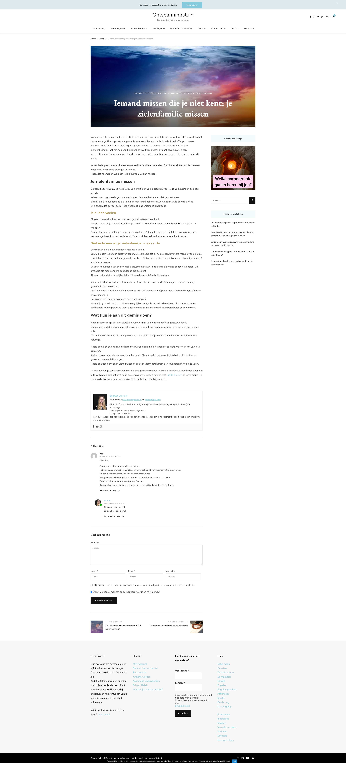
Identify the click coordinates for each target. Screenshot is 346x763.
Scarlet (107, 500)
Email (131, 571)
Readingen (157, 28)
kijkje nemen (192, 5)
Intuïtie (221, 698)
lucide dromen (174, 375)
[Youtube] (97, 426)
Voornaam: (182, 670)
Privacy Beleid (140, 685)
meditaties (223, 718)
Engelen (222, 685)
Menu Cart (249, 28)
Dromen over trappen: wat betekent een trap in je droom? (233, 253)
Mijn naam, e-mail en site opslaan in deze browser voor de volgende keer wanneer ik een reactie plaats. (144, 585)
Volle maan (223, 664)
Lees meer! (104, 714)
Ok (234, 761)
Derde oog (223, 702)
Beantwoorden (111, 490)
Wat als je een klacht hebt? (148, 689)
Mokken (221, 723)
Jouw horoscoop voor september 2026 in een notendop (233, 224)
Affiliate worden (142, 676)
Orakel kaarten (225, 672)
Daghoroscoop (98, 28)
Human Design (138, 28)
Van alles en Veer (227, 727)
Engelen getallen (226, 689)
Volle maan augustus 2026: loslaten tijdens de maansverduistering (232, 243)
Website (170, 571)
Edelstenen (223, 714)
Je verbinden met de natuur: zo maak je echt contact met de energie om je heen (232, 234)
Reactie (95, 542)
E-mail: (180, 682)
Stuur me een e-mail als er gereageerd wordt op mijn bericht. (126, 592)
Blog (179, 93)
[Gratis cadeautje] (233, 168)
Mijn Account (217, 28)
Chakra (221, 681)
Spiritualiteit (204, 93)
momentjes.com (153, 399)
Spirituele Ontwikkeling (181, 28)
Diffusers (222, 735)
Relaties (189, 93)
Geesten (222, 668)
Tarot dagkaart (118, 28)
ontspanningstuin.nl (132, 399)
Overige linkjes (225, 740)
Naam (94, 571)
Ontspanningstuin (173, 14)
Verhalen (222, 731)
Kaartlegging (224, 706)
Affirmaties (223, 693)
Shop (201, 28)
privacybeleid (182, 705)
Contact (234, 28)
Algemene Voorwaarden (146, 681)
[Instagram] (101, 426)
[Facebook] (93, 426)
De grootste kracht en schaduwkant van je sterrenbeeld (231, 263)
